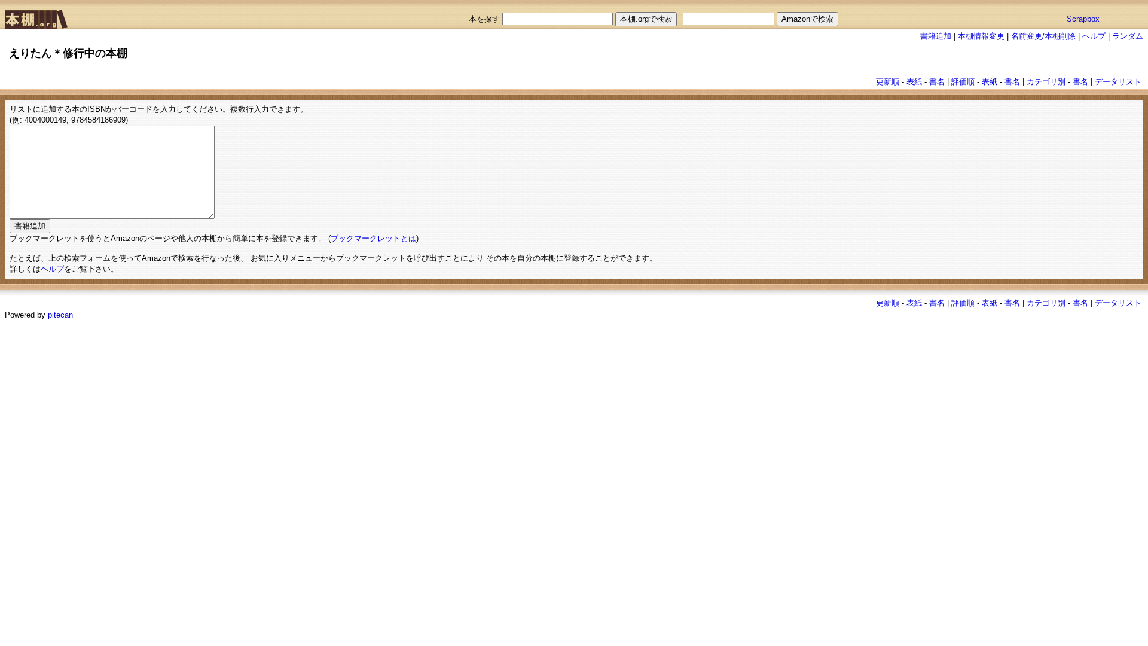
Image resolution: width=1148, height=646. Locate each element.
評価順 (963, 81)
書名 (937, 81)
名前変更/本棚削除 (1043, 36)
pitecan (60, 314)
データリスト (1118, 81)
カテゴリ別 (1046, 81)
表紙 (914, 81)
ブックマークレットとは (373, 238)
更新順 (887, 81)
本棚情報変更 (981, 36)
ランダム (1127, 36)
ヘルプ (1094, 36)
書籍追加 (935, 36)
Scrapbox (1083, 18)
